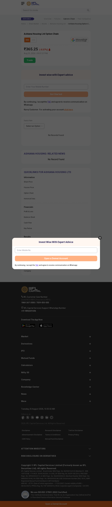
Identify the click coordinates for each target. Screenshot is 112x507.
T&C (37, 265)
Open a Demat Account (56, 258)
